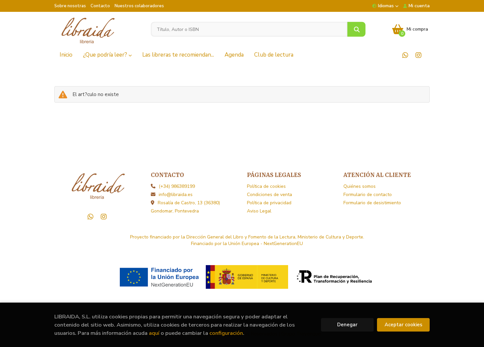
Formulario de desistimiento (372, 203)
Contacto (100, 6)
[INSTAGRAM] (418, 55)
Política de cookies (266, 186)
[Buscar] (356, 29)
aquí (154, 333)
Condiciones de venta (269, 194)
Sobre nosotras (70, 6)
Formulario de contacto (367, 194)
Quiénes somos (359, 186)
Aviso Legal (259, 211)
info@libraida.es (176, 194)
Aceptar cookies (403, 324)
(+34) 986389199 (177, 186)
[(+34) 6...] (405, 55)
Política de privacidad (269, 203)
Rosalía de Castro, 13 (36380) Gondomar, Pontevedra (185, 207)
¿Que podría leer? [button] (105, 55)
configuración (226, 333)
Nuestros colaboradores (139, 6)
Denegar (347, 324)
